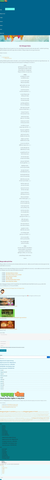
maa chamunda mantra (47, 416)
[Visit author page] (2, 291)
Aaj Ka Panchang (4, 432)
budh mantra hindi (31, 413)
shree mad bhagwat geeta (28, 419)
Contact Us (3, 461)
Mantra (1, 385)
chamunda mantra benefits (46, 413)
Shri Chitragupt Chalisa (6, 57)
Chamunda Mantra (40, 413)
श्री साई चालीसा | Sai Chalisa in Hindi (12, 404)
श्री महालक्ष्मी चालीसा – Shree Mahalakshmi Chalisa (8, 329)
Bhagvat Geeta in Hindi (19, 411)
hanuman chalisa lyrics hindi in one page (31, 416)
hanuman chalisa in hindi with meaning (21, 416)
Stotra (3, 473)
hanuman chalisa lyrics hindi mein (40, 416)
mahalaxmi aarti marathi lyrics (19, 418)
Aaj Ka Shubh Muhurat (5, 435)
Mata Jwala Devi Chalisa (11, 276)
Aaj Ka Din (3, 428)
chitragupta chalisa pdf (5, 288)
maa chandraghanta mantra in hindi (11, 418)
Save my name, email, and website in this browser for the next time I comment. (12, 347)
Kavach (1, 383)
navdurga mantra (3, 419)
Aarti (1, 370)
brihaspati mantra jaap (16, 413)
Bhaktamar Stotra (3, 375)
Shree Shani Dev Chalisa (11, 281)
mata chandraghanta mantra (28, 418)
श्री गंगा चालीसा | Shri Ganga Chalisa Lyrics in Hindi (8, 306)
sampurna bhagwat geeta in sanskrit (11, 419)
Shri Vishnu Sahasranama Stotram (7, 421)
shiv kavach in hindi (20, 419)
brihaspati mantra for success (4, 413)
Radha (3, 407)
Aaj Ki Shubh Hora (5, 455)
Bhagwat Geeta (3, 372)
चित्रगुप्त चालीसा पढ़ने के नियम (8, 58)
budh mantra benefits (26, 413)
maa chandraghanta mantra (3, 418)
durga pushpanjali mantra (42, 414)
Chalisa (1, 379)
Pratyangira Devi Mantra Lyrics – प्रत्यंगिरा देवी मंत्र (7, 364)
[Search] (48, 357)
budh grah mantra (22, 413)
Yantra (1, 388)
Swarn (1, 294)
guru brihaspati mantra (13, 416)
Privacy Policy (3, 462)
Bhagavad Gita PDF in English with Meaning (7, 360)
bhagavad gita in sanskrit (7, 411)
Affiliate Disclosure (4, 462)
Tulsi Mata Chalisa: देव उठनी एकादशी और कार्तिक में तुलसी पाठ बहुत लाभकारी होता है (13, 317)
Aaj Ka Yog (3, 429)
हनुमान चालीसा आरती (27, 421)
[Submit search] (1, 479)
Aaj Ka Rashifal (4, 451)
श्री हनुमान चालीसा (9, 278)
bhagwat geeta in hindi (30, 411)
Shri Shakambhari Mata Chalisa (13, 279)
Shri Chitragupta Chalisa (20, 288)
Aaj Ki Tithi (3, 427)
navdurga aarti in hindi (43, 418)
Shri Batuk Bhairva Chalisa (12, 273)
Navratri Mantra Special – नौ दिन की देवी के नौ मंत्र (7, 368)
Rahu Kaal (3, 425)
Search (1, 355)
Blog (1, 377)
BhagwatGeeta (16, 464)
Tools (3, 466)
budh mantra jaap (36, 413)
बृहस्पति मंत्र (24, 421)
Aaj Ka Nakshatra (4, 431)
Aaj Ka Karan (4, 450)
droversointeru (4, 405)
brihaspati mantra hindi (11, 413)
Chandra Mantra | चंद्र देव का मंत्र (13, 405)
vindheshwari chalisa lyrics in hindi (17, 421)
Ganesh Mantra (8, 416)
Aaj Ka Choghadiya (5, 433)
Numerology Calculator (5, 458)
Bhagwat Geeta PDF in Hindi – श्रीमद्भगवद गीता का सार (8, 362)
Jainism (1, 381)
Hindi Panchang (4, 454)
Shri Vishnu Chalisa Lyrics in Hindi (13, 274)
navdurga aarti (34, 418)
